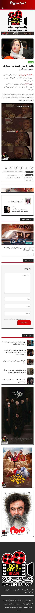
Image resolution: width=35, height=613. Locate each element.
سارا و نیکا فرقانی (28, 84)
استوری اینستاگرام (11, 175)
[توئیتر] (26, 168)
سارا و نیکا (9, 178)
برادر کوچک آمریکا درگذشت (15, 202)
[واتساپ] (11, 168)
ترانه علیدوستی (27, 178)
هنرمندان (31, 62)
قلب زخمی (28, 180)
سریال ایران (28, 243)
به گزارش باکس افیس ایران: (25, 75)
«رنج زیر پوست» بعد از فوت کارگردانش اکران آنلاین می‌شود (20, 210)
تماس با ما (31, 594)
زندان (18, 178)
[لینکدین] (6, 168)
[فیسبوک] (21, 168)
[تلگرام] (16, 168)
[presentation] (28, 254)
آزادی (21, 175)
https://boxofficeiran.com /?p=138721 (13, 172)
